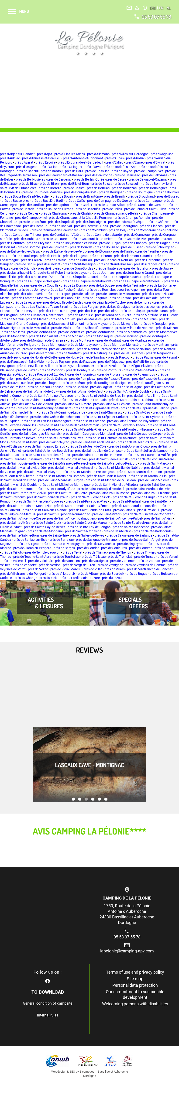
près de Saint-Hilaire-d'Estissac (93, 442)
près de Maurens (145, 319)
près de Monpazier (13, 336)
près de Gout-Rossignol (79, 264)
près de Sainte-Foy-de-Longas (89, 527)
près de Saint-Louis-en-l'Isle (19, 463)
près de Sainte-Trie (54, 535)
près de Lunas (157, 311)
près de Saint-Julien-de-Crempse (98, 450)
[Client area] (137, 8)
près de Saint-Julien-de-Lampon (146, 450)
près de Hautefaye (109, 268)
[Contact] (129, 8)
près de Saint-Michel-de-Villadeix (115, 484)
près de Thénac (96, 552)
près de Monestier (71, 332)
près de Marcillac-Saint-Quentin (156, 315)
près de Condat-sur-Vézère (62, 234)
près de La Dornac (74, 285)
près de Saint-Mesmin (153, 480)
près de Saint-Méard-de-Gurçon (60, 480)
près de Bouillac (98, 188)
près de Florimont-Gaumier (133, 256)
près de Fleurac (101, 256)
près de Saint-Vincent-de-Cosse (22, 518)
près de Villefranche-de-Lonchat (150, 569)
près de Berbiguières (30, 179)
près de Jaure (162, 268)
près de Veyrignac (110, 565)
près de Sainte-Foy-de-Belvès (44, 527)
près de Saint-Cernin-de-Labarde (62, 412)
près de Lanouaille (67, 298)
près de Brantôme (89, 196)
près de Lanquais (95, 298)
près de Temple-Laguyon (42, 552)
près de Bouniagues (153, 188)
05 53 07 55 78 (156, 16)
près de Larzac (120, 298)
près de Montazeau (137, 340)
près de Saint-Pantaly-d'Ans (55, 489)
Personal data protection (135, 985)
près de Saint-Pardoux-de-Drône (149, 489)
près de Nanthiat (69, 353)
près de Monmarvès (163, 332)
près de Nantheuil (41, 353)
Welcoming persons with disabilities (135, 1003)
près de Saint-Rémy (157, 501)
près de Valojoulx (40, 561)
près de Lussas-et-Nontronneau (42, 315)
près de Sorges (64, 548)
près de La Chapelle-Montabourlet (87, 281)
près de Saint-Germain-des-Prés (60, 438)
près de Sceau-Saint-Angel (141, 539)
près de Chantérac (32, 222)
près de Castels (23, 209)
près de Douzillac (107, 247)
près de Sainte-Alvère (15, 522)
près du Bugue (137, 573)
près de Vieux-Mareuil (65, 569)
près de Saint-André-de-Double (127, 391)
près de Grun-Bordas (78, 268)
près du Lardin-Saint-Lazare (80, 578)
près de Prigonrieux (82, 374)
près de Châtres (158, 222)
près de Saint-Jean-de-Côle (87, 446)
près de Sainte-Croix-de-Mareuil (85, 522)
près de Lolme (108, 311)
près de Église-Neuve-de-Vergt (64, 251)
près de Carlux (82, 205)
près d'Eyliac (114, 162)
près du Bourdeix (112, 573)
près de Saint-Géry (23, 442)
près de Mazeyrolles (124, 323)
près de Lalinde (83, 294)
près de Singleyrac (130, 544)
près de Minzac (167, 328)
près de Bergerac (59, 179)
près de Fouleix (31, 260)
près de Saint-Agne (128, 387)
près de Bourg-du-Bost (80, 192)
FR (161, 8)
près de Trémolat (120, 556)
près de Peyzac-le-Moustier (74, 366)
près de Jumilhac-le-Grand (135, 272)
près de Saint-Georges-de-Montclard (89, 433)
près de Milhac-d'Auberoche (93, 328)
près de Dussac (132, 247)
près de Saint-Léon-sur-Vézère (152, 459)
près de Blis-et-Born (75, 183)
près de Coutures (12, 243)
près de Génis (25, 264)
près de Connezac (137, 234)
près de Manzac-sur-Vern (113, 315)
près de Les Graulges (115, 306)
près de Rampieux (82, 378)
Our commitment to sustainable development (135, 994)
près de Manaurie (80, 315)
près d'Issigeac (26, 167)
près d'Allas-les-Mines (69, 154)
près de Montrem (157, 344)
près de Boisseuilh (127, 183)
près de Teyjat (73, 552)
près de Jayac (77, 272)
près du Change (25, 578)
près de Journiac (102, 272)
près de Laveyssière (27, 302)
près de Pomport (52, 370)
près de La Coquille (44, 285)
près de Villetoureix (62, 573)
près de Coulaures (55, 239)
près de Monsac (72, 336)
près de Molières (13, 332)
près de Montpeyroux (83, 344)
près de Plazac (26, 370)
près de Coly (117, 230)
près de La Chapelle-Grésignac (38, 281)
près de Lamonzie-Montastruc (118, 294)
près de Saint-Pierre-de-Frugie (134, 497)
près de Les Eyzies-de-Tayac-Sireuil (43, 306)
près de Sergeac (28, 544)
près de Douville (81, 247)
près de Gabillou (80, 260)
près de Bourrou (167, 192)
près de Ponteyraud (80, 370)
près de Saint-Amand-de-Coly (37, 391)
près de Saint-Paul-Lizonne (150, 493)
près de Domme (28, 247)
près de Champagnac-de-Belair (116, 213)
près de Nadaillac (113, 349)
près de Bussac (168, 196)
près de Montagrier (81, 340)
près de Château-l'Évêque (126, 222)
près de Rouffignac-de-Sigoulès (109, 383)
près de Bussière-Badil (47, 200)
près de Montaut (109, 340)
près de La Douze (101, 285)
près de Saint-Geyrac (54, 442)
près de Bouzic (63, 196)
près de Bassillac (97, 171)
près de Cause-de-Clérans (55, 209)
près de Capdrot (57, 205)
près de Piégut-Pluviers (136, 366)
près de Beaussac (127, 175)
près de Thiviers (145, 552)
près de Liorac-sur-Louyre (57, 311)
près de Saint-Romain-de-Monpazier (26, 506)
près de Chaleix (81, 213)
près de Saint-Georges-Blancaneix (36, 433)
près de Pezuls (106, 366)
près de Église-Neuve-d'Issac (20, 251)
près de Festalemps (24, 256)
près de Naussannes (129, 353)
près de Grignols (24, 268)
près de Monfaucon (100, 332)
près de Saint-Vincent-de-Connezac (148, 514)
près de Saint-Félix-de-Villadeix (123, 425)
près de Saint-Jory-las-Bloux (128, 446)
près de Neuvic (10, 357)
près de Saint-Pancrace (16, 489)
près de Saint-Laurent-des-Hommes (97, 455)
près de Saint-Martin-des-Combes (61, 476)
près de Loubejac (132, 311)
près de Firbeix (50, 256)
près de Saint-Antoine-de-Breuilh (102, 395)
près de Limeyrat (25, 311)
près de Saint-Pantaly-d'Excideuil (100, 489)
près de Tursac (144, 556)
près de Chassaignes (91, 222)
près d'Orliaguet (71, 167)
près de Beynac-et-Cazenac (148, 179)
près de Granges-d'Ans (150, 264)
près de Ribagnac (47, 383)
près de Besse (116, 179)
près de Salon (116, 535)
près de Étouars (99, 251)
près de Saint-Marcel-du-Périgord (114, 463)
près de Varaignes (95, 561)
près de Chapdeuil (61, 222)
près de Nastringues (97, 353)
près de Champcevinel (31, 217)
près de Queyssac (28, 378)
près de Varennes (122, 561)
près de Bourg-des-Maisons (42, 192)
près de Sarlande (140, 535)
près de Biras (28, 183)
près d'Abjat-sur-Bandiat (17, 154)
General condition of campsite (47, 1003)
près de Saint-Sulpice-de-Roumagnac (63, 514)
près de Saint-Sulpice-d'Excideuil (136, 510)
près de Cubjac (109, 243)
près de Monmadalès (132, 332)
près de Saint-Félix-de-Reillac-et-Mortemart (69, 425)
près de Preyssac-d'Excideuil (46, 374)
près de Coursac (160, 239)
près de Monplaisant (43, 336)
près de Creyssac (39, 243)
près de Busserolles (15, 200)
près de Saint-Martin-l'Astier (106, 476)
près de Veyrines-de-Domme (145, 565)
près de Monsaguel (99, 336)
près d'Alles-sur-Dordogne (130, 154)
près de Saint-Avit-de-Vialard (32, 404)
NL (168, 8)
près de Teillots (12, 552)
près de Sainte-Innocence (131, 527)
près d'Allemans (98, 154)
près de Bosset (74, 188)
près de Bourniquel (140, 192)
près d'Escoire (45, 162)
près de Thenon (120, 552)
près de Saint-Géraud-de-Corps (139, 433)
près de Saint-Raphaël (125, 501)
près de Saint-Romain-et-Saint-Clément (82, 506)
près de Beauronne (98, 175)
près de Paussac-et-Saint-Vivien (22, 361)
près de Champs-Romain (132, 217)
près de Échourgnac (159, 247)
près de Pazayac (84, 361)
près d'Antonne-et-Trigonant (83, 158)
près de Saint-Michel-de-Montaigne (65, 484)
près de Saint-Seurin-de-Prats (90, 510)
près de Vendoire (25, 565)
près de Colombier (94, 230)
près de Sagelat (101, 387)
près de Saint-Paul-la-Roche (109, 493)
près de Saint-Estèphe (89, 421)
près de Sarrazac (61, 539)
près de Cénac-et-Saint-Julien (145, 209)
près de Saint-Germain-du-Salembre (111, 438)
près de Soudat (88, 548)
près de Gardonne (148, 260)
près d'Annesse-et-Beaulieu (41, 158)
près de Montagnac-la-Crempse (42, 340)
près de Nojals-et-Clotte (40, 357)
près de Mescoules (35, 328)
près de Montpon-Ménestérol (121, 344)
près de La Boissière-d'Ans (36, 277)
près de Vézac (38, 569)
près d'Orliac (48, 167)
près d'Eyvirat (155, 162)
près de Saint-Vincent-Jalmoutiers (71, 518)
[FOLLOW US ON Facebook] (47, 980)
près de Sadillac (76, 387)
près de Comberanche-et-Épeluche (153, 230)
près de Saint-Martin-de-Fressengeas (88, 472)
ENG (153, 8)
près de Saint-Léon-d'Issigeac (66, 459)
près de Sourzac (140, 548)
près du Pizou (112, 578)
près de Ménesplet (154, 323)
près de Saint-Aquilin (141, 395)
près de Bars (74, 171)
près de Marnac (37, 319)
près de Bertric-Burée (89, 179)
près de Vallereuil (14, 561)
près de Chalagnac (54, 213)
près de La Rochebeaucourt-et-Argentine (115, 289)
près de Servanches (101, 544)
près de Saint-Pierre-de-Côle (90, 497)
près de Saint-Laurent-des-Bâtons (45, 455)
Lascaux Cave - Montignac (89, 765)
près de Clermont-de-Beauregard (54, 230)
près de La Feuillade (130, 285)
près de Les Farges (84, 306)
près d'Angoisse (162, 154)
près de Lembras (139, 302)
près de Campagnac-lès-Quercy (109, 200)
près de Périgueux (111, 361)
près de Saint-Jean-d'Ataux (137, 442)
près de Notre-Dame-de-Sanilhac (82, 357)
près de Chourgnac (124, 226)
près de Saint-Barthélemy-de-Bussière (44, 408)
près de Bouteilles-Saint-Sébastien (26, 196)
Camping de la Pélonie (127, 898)
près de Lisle (87, 311)
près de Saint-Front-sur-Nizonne (129, 429)
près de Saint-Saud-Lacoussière (134, 506)
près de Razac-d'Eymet (113, 378)
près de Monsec (126, 336)
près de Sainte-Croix (46, 522)
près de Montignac (52, 344)
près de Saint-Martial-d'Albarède (23, 467)
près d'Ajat (44, 154)
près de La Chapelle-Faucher (121, 277)
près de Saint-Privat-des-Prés (86, 501)
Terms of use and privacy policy (135, 972)
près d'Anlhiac (10, 158)
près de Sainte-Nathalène (83, 531)
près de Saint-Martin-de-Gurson (139, 472)
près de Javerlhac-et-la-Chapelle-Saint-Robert (32, 272)
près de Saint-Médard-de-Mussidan (111, 480)
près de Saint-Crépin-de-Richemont (55, 417)
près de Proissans (111, 374)
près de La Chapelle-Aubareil (78, 277)
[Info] (145, 8)
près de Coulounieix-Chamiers (92, 239)
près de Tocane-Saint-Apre (32, 556)
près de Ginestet (48, 264)
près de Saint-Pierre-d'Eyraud (48, 497)
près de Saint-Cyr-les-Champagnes (46, 421)
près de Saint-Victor (106, 514)
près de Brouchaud (141, 196)
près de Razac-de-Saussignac (153, 378)
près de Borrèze (50, 188)
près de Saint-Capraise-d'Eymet (96, 408)
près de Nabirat (88, 349)
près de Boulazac (124, 188)
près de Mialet (61, 328)
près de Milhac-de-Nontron (134, 328)
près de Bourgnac (111, 192)
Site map (135, 978)
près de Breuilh (114, 196)
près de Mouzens (34, 349)
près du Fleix (48, 578)
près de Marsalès (89, 319)
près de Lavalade (145, 298)
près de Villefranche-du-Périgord (23, 573)
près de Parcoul (119, 357)
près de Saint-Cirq (137, 412)
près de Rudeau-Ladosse (45, 387)
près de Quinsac (55, 378)
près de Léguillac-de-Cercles (63, 302)
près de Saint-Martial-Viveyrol (38, 472)
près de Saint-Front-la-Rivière (83, 429)
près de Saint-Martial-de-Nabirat (119, 467)
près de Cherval (61, 226)
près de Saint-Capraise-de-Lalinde (145, 408)
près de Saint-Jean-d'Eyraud (45, 446)
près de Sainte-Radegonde (153, 531)
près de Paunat (166, 357)
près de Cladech (151, 226)
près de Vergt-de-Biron (79, 565)
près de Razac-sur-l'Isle (16, 383)
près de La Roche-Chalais (66, 289)
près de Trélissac (94, 556)
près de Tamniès (166, 548)
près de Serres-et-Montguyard (63, 544)
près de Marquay (63, 319)
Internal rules (47, 1015)
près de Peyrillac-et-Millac (35, 366)
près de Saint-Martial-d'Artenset (70, 467)
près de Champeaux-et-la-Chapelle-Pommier (80, 217)
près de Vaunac (149, 561)
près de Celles (112, 209)
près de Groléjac (49, 268)
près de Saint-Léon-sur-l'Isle (108, 459)
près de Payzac (59, 361)
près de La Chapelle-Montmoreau (138, 281)
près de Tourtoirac (66, 556)
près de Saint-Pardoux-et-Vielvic (23, 493)
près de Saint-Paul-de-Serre (67, 493)
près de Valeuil (168, 556)
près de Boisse (101, 183)
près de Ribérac (73, 383)
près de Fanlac (123, 251)
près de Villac (92, 569)
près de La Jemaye (31, 289)
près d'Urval (93, 167)
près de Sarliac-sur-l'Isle (30, 539)
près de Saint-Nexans (155, 484)
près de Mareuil (13, 319)
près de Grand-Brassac (115, 264)
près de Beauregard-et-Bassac (61, 175)
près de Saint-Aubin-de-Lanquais (83, 400)
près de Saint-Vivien (158, 518)
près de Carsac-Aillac (109, 205)
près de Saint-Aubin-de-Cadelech (34, 400)
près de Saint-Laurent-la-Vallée (148, 455)
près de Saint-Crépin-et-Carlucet (105, 417)
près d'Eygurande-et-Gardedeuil (80, 162)
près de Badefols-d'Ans (120, 167)
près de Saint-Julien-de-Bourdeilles (48, 450)
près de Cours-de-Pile (131, 239)
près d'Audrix (135, 158)
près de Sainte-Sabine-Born (19, 535)
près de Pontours (108, 370)
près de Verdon (50, 565)
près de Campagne (148, 200)
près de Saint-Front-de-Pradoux (37, 429)
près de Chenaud (35, 226)
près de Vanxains (67, 561)
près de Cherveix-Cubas (91, 226)
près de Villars (115, 569)
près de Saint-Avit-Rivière (73, 404)
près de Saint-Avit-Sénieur (111, 404)
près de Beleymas (154, 175)
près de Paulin (143, 357)
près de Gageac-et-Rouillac (113, 260)
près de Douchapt (55, 247)
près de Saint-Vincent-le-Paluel (120, 518)
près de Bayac (122, 171)
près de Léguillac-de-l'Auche (105, 302)
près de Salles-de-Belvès (87, 535)
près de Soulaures (114, 548)
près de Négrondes (159, 353)
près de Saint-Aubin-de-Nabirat (131, 400)
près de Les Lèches (146, 306)
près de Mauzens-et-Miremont (62, 323)
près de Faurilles (148, 251)
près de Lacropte (58, 294)
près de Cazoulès (88, 209)
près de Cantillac (32, 205)
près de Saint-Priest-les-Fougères (39, 501)
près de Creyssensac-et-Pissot (75, 243)
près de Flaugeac (75, 256)
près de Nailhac (139, 349)
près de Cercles (27, 213)
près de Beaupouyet (148, 171)
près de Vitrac (88, 573)
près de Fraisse (55, 260)
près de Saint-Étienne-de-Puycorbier (132, 421)
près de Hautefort (137, 268)
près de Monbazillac (41, 332)
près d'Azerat (24, 162)
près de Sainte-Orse (117, 531)
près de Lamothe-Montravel (32, 298)
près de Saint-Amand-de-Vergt (81, 391)
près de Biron (49, 183)
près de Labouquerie (28, 294)
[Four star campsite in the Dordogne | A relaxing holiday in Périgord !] (89, 43)
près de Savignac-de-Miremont (98, 539)
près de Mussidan (62, 349)
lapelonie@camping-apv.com (127, 950)
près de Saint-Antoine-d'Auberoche (51, 395)
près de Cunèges (135, 243)
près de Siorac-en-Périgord (32, 548)
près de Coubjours (27, 239)
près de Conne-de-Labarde (103, 234)
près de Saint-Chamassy (104, 412)
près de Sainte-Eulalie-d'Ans (130, 522)
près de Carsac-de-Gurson (145, 205)
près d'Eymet (134, 162)
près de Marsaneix (117, 319)
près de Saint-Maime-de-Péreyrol (64, 463)
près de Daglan (159, 243)
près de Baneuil (27, 171)
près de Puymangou (140, 374)
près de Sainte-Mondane (45, 531)
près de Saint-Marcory (156, 463)
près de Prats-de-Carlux (140, 370)
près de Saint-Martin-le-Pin (148, 476)
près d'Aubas (114, 158)
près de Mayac (96, 323)
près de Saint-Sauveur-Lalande (45, 510)
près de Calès (75, 200)
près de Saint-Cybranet (147, 417)
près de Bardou (52, 171)
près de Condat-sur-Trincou (21, 234)
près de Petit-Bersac (140, 361)
